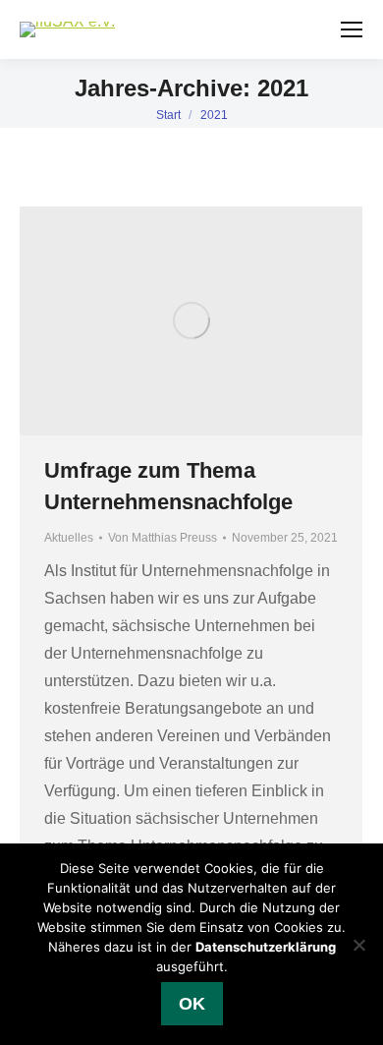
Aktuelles (68, 538)
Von (162, 538)
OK (192, 1004)
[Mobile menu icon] (351, 29)
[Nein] (358, 945)
